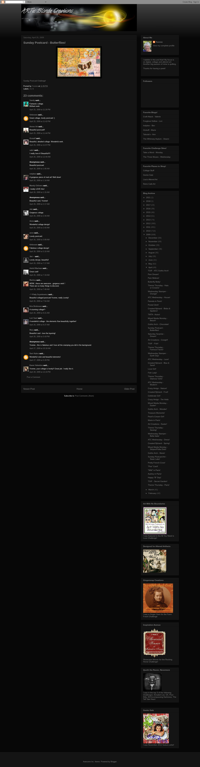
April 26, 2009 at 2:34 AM (40, 216)
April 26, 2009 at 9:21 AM (40, 313)
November (153, 241)
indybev (33, 174)
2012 (148, 223)
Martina (33, 280)
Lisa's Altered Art (150, 179)
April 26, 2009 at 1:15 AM (40, 192)
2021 (148, 197)
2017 (148, 205)
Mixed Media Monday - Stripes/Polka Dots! (158, 448)
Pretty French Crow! (156, 463)
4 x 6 (32, 89)
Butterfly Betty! (154, 282)
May (150, 264)
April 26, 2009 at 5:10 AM (40, 251)
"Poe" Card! (153, 466)
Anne (32, 221)
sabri (32, 150)
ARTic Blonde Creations (46, 11)
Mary (32, 330)
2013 (148, 220)
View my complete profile (163, 46)
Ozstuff (33, 138)
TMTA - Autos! (154, 314)
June (150, 260)
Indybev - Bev (149, 125)
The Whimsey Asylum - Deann (156, 139)
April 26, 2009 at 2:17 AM (40, 204)
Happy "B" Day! (154, 477)
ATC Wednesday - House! (159, 297)
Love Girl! (152, 369)
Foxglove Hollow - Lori (152, 121)
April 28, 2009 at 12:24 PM (40, 372)
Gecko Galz (148, 175)
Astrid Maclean (36, 268)
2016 (148, 209)
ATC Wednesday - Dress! (159, 440)
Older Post (129, 389)
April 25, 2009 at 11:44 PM (40, 133)
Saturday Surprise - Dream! (156, 335)
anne (32, 233)
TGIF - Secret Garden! (157, 481)
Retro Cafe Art (149, 184)
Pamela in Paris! (155, 301)
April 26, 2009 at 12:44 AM (40, 157)
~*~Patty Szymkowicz (39, 294)
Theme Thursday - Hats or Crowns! (158, 286)
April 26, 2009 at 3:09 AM (40, 240)
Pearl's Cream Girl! (156, 416)
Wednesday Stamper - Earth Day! (157, 354)
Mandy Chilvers (36, 186)
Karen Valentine (36, 365)
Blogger (113, 762)
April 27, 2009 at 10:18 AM (40, 348)
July (150, 256)
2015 (148, 212)
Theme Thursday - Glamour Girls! (156, 377)
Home (79, 389)
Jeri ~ (32, 256)
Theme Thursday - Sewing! (156, 429)
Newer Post (29, 389)
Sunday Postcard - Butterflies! (156, 329)
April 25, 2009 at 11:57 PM (40, 145)
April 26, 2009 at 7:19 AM (40, 275)
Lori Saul (33, 318)
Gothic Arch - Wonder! (157, 409)
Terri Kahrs (34, 353)
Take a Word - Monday (153, 152)
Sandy (32, 100)
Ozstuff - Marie (149, 130)
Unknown (33, 115)
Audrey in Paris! (154, 474)
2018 (148, 201)
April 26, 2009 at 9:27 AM (40, 325)
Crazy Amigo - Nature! (157, 388)
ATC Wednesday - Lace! (158, 359)
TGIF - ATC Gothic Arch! (158, 271)
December (153, 238)
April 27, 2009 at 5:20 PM (40, 360)
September (153, 249)
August (151, 253)
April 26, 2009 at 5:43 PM (40, 337)
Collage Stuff (148, 170)
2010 (148, 231)
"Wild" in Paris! (154, 470)
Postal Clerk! (153, 305)
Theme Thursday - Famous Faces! (156, 348)
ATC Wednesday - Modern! (156, 383)
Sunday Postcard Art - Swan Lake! (157, 458)
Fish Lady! (152, 373)
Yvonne (159, 42)
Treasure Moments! (156, 413)
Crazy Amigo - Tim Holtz (158, 399)
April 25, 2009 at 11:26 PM (40, 110)
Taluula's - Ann (149, 134)
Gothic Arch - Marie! (156, 453)
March (151, 489)
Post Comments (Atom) (84, 396)
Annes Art (34, 127)
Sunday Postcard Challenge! (34, 81)
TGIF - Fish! (153, 343)
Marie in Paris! (154, 420)
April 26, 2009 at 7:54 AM (40, 301)
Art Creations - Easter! (157, 424)
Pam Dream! (153, 274)
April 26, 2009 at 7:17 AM (40, 263)
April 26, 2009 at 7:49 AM (40, 289)
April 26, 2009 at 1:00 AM (40, 169)
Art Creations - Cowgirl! (158, 340)
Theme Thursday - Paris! (158, 485)
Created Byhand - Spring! (159, 443)
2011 (148, 227)
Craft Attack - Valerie (152, 117)
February (152, 493)
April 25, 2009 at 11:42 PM (40, 121)
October (152, 245)
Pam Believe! (153, 278)
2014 (148, 216)
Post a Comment (33, 377)
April (150, 267)
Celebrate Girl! (154, 396)
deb (31, 209)
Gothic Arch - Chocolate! (158, 324)
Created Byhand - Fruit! (158, 392)
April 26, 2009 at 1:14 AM (40, 180)
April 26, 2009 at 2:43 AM (40, 228)
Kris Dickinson (36, 306)
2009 (148, 234)
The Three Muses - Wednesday (156, 157)
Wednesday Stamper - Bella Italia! (157, 435)
